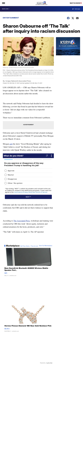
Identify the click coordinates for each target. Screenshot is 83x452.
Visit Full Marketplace (45, 245)
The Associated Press (21, 220)
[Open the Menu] (3, 3)
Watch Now (75, 3)
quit (11, 144)
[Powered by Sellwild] (49, 363)
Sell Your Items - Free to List (29, 246)
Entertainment (11, 18)
